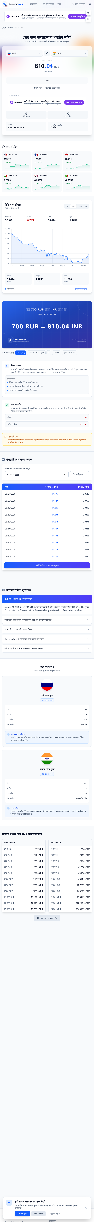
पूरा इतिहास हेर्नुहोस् (81, 289)
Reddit (56, 352)
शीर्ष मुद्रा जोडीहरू (48, 4)
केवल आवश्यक (38, 1213)
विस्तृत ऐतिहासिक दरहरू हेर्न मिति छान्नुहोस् (18, 468)
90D (80, 206)
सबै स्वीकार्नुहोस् (22, 1213)
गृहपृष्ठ (4, 27)
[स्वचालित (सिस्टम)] (88, 19)
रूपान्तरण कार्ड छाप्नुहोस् (48, 918)
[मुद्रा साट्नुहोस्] (47, 53)
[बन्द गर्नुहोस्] (86, 1208)
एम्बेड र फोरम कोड (69, 352)
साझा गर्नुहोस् (20, 352)
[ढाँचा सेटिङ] (88, 12)
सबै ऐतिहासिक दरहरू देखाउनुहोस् (47, 565)
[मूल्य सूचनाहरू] (90, 4)
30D (73, 206)
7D (67, 206)
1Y (86, 206)
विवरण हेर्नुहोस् (78, 474)
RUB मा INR (12, 27)
